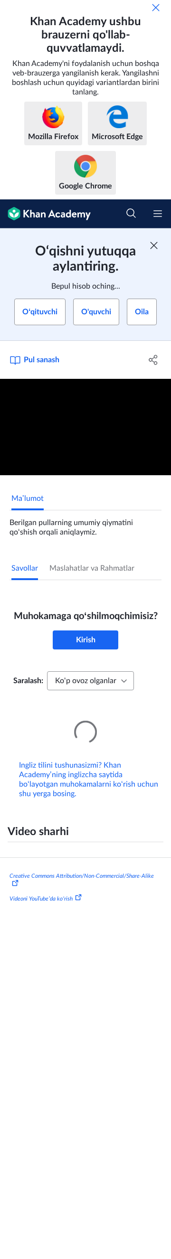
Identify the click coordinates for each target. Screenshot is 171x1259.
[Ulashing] (153, 359)
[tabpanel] (86, 523)
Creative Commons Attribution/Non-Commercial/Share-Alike (82, 862)
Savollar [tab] (24, 568)
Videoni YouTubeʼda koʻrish (41, 885)
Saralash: (28, 681)
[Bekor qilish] (155, 7)
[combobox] (90, 680)
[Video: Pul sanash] (85, 427)
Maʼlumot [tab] (27, 498)
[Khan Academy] (45, 214)
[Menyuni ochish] (157, 213)
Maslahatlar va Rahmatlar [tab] (91, 568)
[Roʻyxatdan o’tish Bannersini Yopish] (153, 245)
